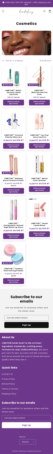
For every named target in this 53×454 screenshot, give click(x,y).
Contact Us (7, 374)
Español (25, 442)
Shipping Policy (9, 394)
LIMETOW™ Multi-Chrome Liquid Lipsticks (13, 92)
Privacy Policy (8, 379)
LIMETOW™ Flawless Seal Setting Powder (14, 270)
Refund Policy (8, 384)
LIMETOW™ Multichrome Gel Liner (39, 92)
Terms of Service (10, 389)
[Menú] (3, 11)
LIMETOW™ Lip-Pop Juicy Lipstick (39, 136)
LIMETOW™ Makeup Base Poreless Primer (13, 179)
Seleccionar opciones (14, 102)
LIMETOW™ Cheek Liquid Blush (39, 224)
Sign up (26, 325)
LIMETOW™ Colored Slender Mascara (13, 136)
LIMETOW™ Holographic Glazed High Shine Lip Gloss (13, 225)
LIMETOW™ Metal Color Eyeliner (39, 179)
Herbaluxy (22, 451)
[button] (44, 11)
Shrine (38, 451)
